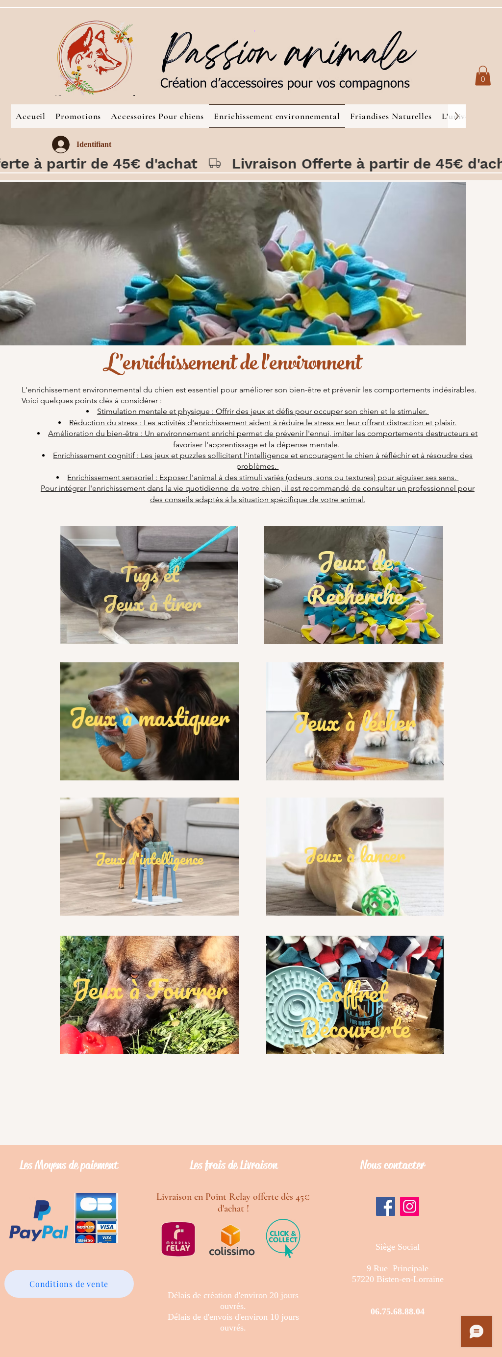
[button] (483, 76)
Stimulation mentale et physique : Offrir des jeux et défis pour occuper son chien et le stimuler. (263, 411)
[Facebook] (385, 1206)
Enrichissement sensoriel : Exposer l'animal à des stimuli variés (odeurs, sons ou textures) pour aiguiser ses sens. (262, 477)
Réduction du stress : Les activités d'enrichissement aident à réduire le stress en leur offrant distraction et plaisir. (262, 422)
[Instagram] (409, 1206)
